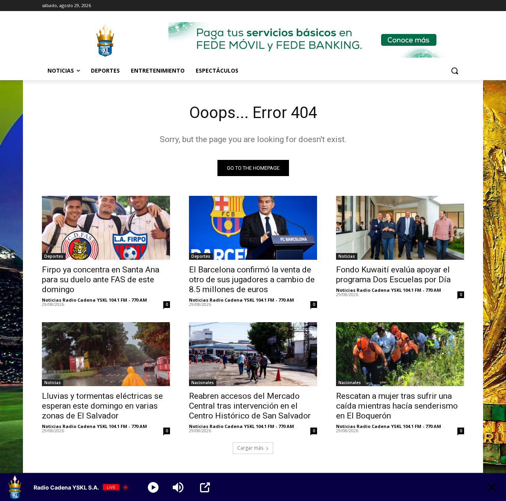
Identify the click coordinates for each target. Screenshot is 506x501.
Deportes (53, 256)
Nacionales (202, 382)
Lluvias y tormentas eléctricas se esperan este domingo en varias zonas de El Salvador (102, 405)
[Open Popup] (204, 487)
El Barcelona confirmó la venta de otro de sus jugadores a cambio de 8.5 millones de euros (252, 279)
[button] (454, 70)
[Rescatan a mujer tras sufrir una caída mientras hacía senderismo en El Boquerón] (400, 354)
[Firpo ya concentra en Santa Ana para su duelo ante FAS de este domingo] (106, 228)
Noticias (346, 256)
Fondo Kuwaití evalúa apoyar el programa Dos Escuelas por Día (393, 274)
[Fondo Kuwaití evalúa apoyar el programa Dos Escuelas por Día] (400, 228)
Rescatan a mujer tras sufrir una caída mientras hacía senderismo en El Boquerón (397, 405)
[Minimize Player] (491, 487)
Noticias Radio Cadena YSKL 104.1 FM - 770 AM (94, 300)
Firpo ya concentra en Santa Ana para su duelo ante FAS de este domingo (100, 279)
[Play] (153, 487)
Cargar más (250, 448)
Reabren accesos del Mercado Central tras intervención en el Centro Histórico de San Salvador (250, 405)
